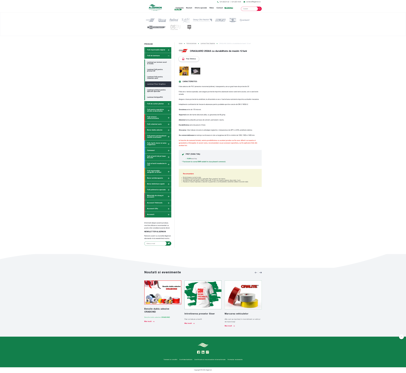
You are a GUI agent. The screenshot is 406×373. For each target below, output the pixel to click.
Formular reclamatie (235, 359)
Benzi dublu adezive (154, 130)
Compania (180, 8)
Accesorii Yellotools (154, 203)
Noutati (189, 8)
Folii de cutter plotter (155, 104)
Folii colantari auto (154, 124)
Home (180, 43)
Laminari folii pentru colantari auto (155, 77)
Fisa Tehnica (191, 59)
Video (211, 8)
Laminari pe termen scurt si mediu (157, 63)
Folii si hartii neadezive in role (157, 164)
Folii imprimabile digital (156, 50)
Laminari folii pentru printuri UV (155, 70)
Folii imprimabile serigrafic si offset (154, 171)
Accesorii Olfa (152, 208)
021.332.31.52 (224, 2)
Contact (219, 8)
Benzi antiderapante (155, 178)
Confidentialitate (185, 359)
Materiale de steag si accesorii (155, 196)
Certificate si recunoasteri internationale (209, 359)
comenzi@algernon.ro (253, 2)
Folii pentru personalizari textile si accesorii (156, 136)
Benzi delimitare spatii (156, 184)
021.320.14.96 (236, 2)
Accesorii (150, 214)
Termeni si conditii (170, 359)
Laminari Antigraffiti (155, 97)
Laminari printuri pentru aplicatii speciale (156, 90)
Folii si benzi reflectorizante (153, 117)
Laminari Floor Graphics (156, 84)
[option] (163, 301)
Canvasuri (151, 150)
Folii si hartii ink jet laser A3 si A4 (156, 157)
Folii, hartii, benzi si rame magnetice (156, 144)
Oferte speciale (201, 8)
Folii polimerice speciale (156, 190)
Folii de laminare (153, 55)
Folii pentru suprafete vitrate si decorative (155, 110)
